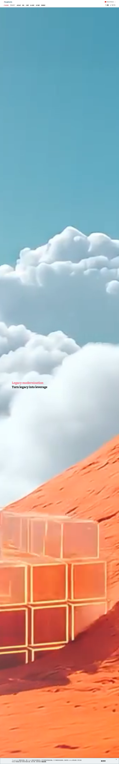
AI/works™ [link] (12, 5)
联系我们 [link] (43, 5)
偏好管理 (103, 761)
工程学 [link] (27, 5)
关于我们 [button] (38, 5)
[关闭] (116, 759)
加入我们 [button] (32, 5)
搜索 (108, 5)
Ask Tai (113, 5)
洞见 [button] (23, 5)
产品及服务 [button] (6, 5)
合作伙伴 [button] (19, 5)
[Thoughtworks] (8, 1)
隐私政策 (44, 761)
